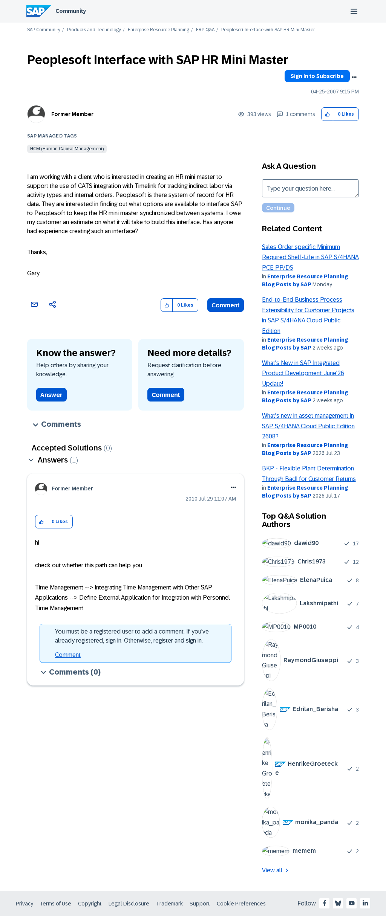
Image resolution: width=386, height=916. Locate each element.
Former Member (72, 114)
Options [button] (354, 77)
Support (200, 904)
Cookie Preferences (241, 904)
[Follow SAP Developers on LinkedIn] (365, 903)
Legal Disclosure (129, 904)
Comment (225, 305)
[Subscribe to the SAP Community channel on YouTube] (352, 903)
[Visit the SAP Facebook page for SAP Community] (325, 903)
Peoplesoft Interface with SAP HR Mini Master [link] (268, 29)
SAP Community (43, 29)
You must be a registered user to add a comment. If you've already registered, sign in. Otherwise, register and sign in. (132, 636)
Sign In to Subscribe (317, 76)
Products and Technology (94, 29)
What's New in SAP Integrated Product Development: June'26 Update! (303, 373)
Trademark (169, 904)
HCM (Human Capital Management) (67, 148)
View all (272, 870)
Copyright (90, 904)
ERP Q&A (205, 29)
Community (70, 11)
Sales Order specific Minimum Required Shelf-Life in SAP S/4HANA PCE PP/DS (310, 257)
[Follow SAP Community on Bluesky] (338, 903)
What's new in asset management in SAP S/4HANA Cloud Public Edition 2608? (308, 426)
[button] (327, 114)
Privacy (24, 904)
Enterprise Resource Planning (158, 29)
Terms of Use (55, 904)
